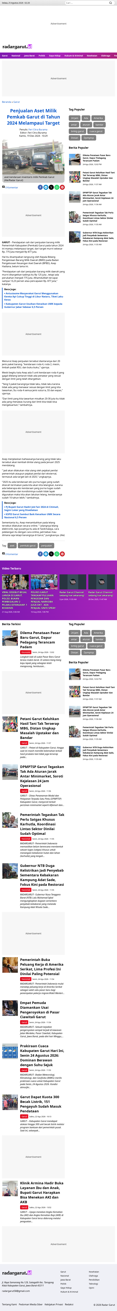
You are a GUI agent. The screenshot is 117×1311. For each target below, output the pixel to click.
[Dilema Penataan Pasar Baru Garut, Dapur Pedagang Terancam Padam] (74, 159)
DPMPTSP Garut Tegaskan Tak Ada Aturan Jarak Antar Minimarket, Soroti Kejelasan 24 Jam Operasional (98, 196)
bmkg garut (77, 131)
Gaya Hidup (54, 55)
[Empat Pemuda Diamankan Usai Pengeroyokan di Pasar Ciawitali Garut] (10, 1008)
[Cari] (110, 3)
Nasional (16, 55)
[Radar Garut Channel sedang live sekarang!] (72, 581)
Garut (5, 55)
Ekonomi (26, 652)
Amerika (98, 118)
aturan (86, 124)
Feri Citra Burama (38, 129)
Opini (91, 1287)
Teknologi (93, 1283)
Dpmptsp (89, 137)
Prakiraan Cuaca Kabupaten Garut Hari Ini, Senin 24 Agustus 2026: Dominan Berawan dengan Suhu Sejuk (42, 1055)
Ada (86, 118)
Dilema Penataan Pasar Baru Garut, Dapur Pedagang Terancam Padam (96, 158)
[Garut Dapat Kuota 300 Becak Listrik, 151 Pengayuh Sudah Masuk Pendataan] (10, 1102)
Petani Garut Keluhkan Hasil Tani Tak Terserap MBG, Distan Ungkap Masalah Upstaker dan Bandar (99, 176)
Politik (42, 55)
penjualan (46, 545)
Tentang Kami (9, 1304)
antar (74, 124)
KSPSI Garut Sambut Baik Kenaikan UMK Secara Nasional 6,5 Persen (32, 516)
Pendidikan (94, 1279)
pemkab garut (28, 545)
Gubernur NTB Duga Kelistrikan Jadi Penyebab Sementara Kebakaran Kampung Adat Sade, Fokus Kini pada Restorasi (98, 236)
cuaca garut (96, 131)
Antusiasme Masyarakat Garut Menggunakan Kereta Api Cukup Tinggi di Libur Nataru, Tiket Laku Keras (33, 296)
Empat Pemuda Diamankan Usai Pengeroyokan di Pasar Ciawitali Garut (40, 1009)
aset (12, 545)
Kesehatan (92, 55)
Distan (74, 137)
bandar (99, 124)
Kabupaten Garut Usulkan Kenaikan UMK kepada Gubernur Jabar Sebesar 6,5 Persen (33, 305)
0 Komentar (11, 187)
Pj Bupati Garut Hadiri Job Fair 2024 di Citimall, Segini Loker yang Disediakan (31, 508)
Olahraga (105, 55)
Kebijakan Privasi (54, 1304)
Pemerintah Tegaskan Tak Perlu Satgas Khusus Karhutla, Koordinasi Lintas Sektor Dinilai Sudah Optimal (98, 216)
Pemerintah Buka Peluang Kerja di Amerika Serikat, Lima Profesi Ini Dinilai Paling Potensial (41, 966)
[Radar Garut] (17, 47)
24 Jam (74, 118)
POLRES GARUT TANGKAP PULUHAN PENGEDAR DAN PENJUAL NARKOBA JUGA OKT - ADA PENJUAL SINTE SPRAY (43, 600)
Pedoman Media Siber (31, 1304)
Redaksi (69, 1304)
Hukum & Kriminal (73, 55)
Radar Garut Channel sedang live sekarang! (71, 594)
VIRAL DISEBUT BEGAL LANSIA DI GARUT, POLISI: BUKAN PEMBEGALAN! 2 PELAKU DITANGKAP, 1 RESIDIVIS (14, 600)
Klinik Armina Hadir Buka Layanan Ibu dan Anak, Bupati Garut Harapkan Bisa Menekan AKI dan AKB (41, 1192)
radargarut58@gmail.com (16, 1291)
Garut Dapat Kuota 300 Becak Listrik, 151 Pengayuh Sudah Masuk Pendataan (40, 1103)
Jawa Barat (29, 55)
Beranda (6, 101)
